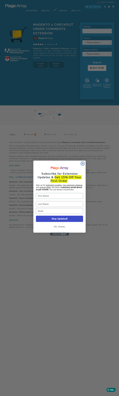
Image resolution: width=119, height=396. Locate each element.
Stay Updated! (60, 218)
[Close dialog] (83, 164)
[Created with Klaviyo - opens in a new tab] (59, 234)
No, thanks (59, 226)
